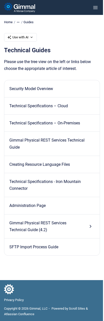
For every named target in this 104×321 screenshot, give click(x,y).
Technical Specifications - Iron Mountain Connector (45, 185)
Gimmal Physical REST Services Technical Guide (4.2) (37, 226)
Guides (28, 22)
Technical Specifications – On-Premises (44, 123)
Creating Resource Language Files (39, 164)
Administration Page (27, 205)
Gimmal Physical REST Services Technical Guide (47, 143)
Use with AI (20, 37)
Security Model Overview (31, 88)
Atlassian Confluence (19, 314)
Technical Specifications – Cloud (38, 105)
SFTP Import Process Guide (33, 247)
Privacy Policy (14, 300)
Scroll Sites (77, 308)
